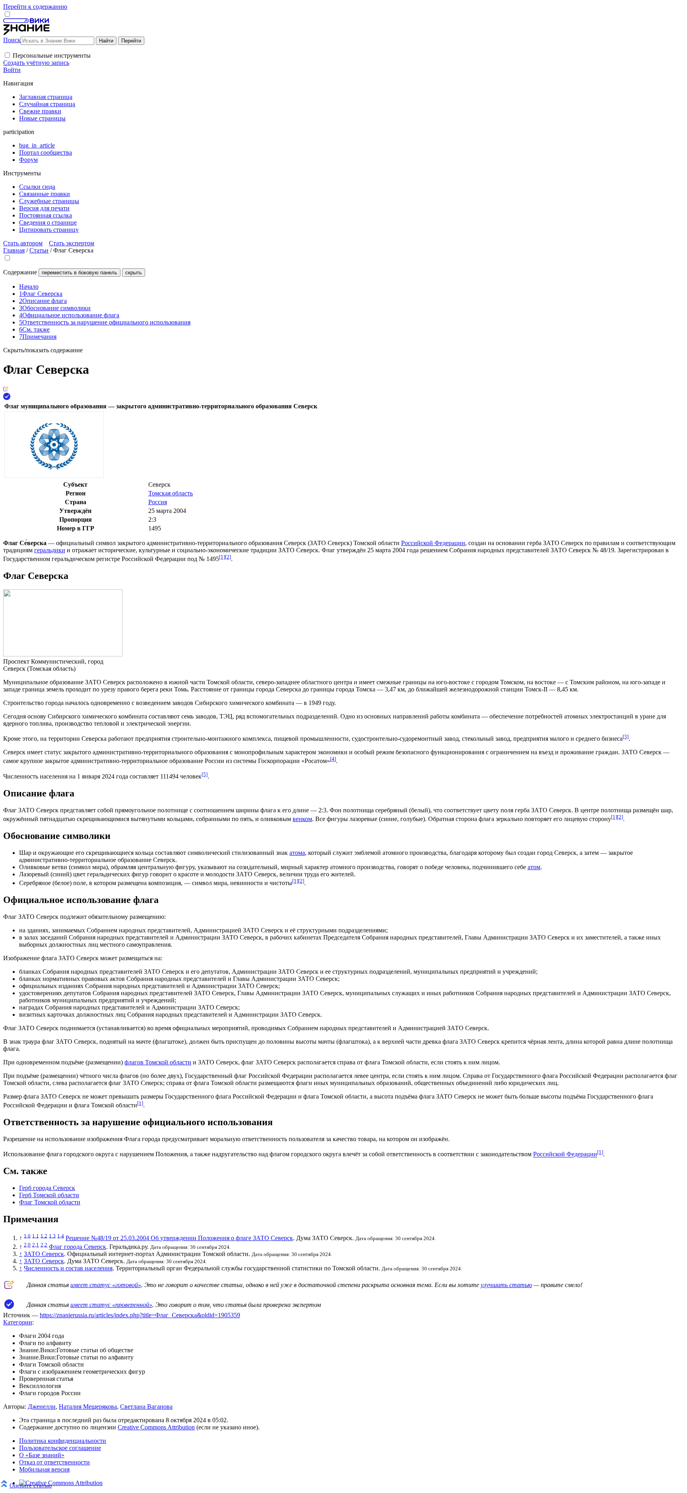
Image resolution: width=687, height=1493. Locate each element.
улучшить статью (506, 1284)
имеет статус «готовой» (105, 1284)
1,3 (52, 1236)
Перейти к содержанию (35, 6)
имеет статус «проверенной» (111, 1304)
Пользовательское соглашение (60, 1447)
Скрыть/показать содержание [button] (43, 350)
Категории (17, 1322)
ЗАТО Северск (44, 1253)
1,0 (27, 1236)
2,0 (27, 1245)
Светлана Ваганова (146, 1406)
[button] (7, 55)
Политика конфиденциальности (62, 1440)
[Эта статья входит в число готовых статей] (5, 389)
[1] (222, 557)
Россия (157, 502)
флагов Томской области (157, 1062)
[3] (626, 737)
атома (297, 852)
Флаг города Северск (77, 1246)
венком (302, 818)
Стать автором (23, 243)
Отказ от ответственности (54, 1462)
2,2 (44, 1245)
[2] (228, 557)
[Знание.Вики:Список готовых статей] (9, 1286)
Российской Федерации (433, 543)
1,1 (35, 1236)
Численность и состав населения (68, 1268)
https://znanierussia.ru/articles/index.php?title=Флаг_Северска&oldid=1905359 (140, 1315)
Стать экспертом (71, 243)
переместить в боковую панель (79, 273)
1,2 (44, 1236)
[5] (205, 774)
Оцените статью (31, 1485)
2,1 (35, 1245)
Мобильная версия (44, 1469)
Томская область (170, 493)
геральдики (49, 550)
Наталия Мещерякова (88, 1406)
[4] (333, 759)
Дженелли (42, 1406)
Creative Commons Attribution (156, 1427)
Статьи (39, 250)
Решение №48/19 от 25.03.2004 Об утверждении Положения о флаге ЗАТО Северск (179, 1238)
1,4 (60, 1236)
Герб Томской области (49, 1195)
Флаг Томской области (49, 1202)
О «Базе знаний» (41, 1455)
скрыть (133, 273)
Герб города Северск (47, 1187)
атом (534, 867)
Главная (14, 250)
